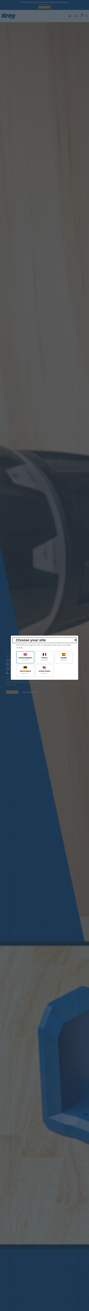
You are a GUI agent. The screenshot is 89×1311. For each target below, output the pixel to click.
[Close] (75, 640)
